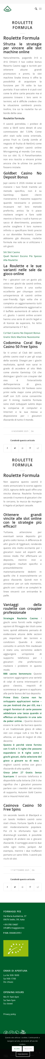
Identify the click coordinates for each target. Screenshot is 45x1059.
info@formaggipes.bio (13, 927)
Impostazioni (23, 1054)
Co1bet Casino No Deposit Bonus (21, 332)
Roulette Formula (22, 25)
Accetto (17, 1049)
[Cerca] (34, 9)
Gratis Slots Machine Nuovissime (21, 336)
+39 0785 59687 (10, 924)
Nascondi (28, 1049)
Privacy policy (9, 1014)
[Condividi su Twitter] (15, 448)
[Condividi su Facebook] (7, 448)
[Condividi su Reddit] (38, 448)
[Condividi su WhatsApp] (22, 448)
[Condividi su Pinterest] (30, 448)
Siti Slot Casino (11, 252)
